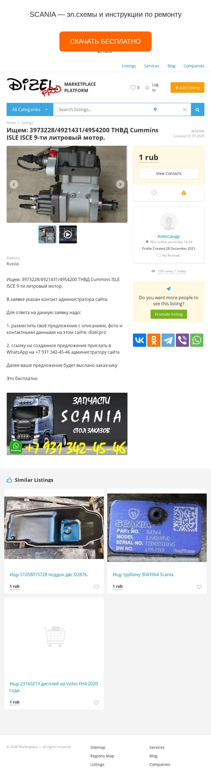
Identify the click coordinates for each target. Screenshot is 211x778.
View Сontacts (169, 173)
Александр (168, 236)
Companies (194, 65)
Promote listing (169, 314)
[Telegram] (168, 340)
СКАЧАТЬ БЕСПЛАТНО (105, 41)
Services (151, 65)
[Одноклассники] (153, 340)
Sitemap (98, 747)
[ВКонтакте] (139, 340)
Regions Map (102, 755)
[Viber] (182, 340)
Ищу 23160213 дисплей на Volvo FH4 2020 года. (54, 687)
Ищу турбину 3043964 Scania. (143, 574)
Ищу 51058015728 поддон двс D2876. (49, 574)
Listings (129, 65)
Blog (172, 65)
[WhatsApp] (196, 340)
